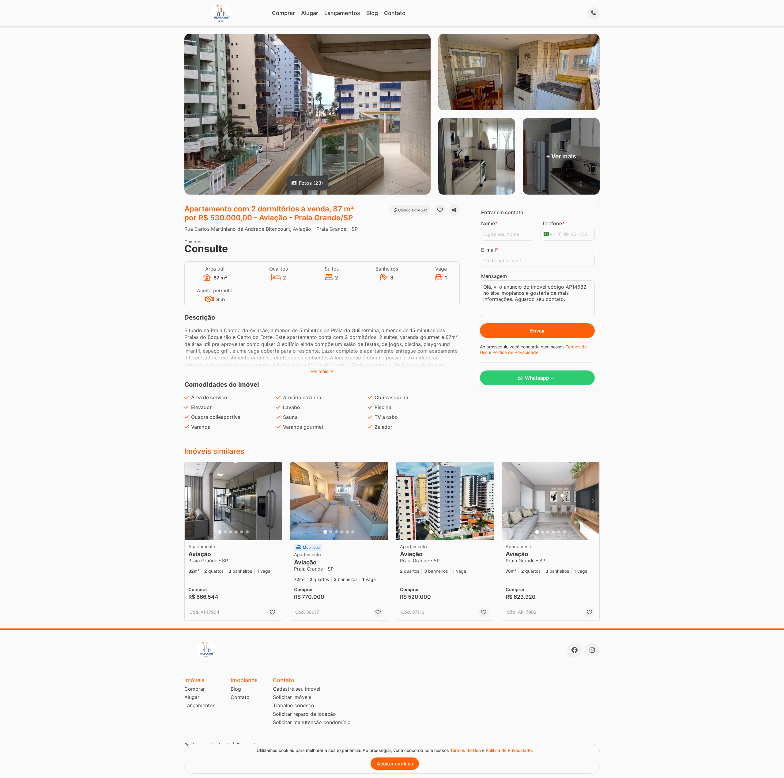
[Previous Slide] (191, 501)
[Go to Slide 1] (219, 532)
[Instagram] (592, 650)
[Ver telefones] (593, 13)
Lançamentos (342, 13)
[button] (233, 501)
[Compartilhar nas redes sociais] (454, 209)
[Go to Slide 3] (230, 531)
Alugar (309, 13)
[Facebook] (574, 650)
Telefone (553, 223)
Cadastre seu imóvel (296, 689)
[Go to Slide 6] (247, 531)
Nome (489, 223)
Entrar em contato (502, 212)
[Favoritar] (440, 209)
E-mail (489, 250)
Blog (372, 13)
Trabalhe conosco (293, 705)
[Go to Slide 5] (241, 531)
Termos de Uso (465, 750)
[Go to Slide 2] (225, 531)
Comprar (283, 13)
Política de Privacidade (515, 352)
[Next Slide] (275, 501)
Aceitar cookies (395, 764)
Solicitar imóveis (292, 697)
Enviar (537, 331)
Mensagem (494, 276)
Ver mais (319, 371)
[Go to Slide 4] (236, 531)
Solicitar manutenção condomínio (312, 722)
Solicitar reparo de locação (304, 714)
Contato (394, 13)
